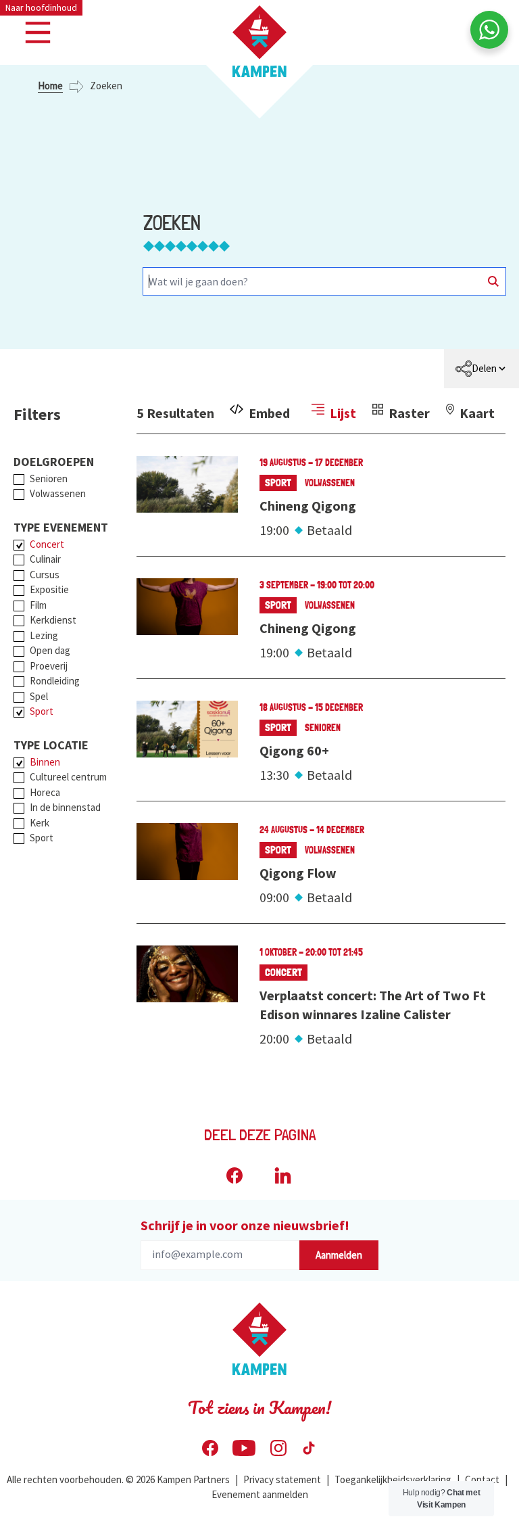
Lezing (44, 635)
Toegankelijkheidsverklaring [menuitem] (393, 1479)
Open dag (50, 650)
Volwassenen (58, 493)
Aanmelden (339, 1254)
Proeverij (49, 665)
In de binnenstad (65, 807)
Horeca (45, 792)
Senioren (49, 478)
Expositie (49, 589)
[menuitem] (481, 369)
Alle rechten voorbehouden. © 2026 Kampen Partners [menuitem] (118, 1479)
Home (50, 85)
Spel (39, 696)
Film (38, 605)
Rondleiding (55, 680)
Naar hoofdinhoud (41, 7)
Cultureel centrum (68, 776)
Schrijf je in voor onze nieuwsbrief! (245, 1225)
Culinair (45, 559)
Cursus (44, 574)
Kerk (39, 822)
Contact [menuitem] (482, 1479)
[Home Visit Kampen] (259, 41)
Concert (47, 544)
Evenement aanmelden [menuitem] (260, 1494)
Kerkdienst (53, 619)
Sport (41, 711)
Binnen (45, 761)
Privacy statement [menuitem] (282, 1479)
